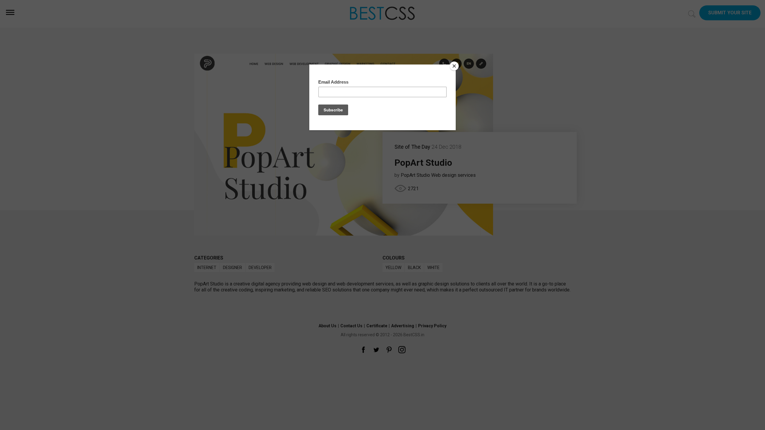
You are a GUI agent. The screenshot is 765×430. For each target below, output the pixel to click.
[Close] (454, 66)
